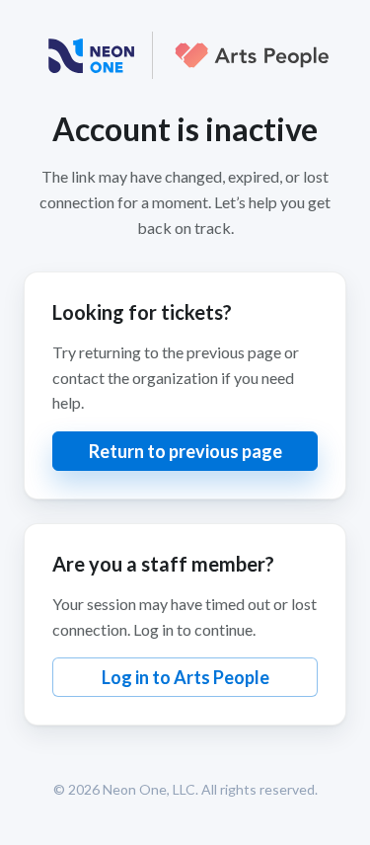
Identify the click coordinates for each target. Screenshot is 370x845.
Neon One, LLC (149, 789)
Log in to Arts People (185, 677)
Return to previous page (185, 451)
